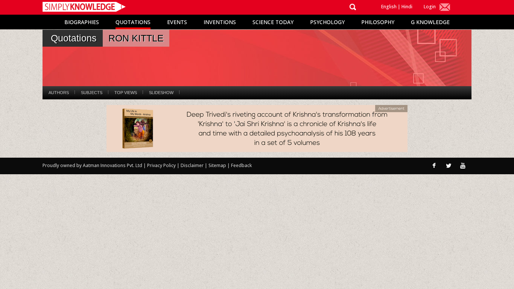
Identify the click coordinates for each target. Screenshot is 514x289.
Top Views (125, 92)
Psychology (327, 22)
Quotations (133, 22)
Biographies (81, 22)
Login (430, 6)
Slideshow (161, 92)
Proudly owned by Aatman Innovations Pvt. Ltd (92, 165)
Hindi (406, 6)
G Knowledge (430, 22)
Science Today (272, 22)
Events (177, 22)
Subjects (91, 92)
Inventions (220, 22)
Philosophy (377, 22)
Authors (59, 92)
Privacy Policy (162, 165)
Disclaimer (192, 165)
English (389, 6)
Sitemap (217, 165)
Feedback (241, 165)
